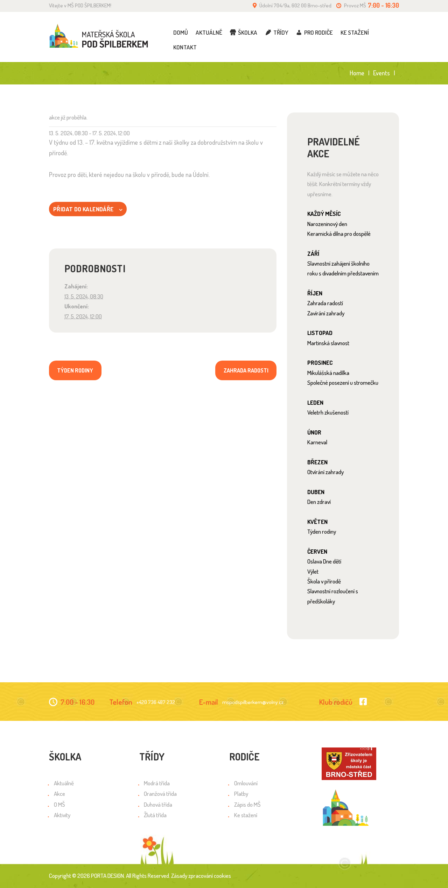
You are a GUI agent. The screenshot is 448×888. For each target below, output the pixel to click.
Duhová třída (158, 804)
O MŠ (59, 804)
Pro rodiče (318, 32)
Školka (247, 32)
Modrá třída (157, 783)
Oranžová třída (160, 793)
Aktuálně (209, 32)
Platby (241, 793)
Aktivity (62, 815)
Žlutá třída (155, 815)
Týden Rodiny (75, 370)
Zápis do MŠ (247, 804)
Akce (59, 793)
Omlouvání (246, 783)
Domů (180, 32)
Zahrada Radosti (246, 370)
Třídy (280, 32)
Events (381, 73)
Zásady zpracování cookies (201, 875)
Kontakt (185, 47)
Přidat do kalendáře (83, 209)
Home (357, 73)
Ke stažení (355, 32)
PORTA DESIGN (107, 875)
